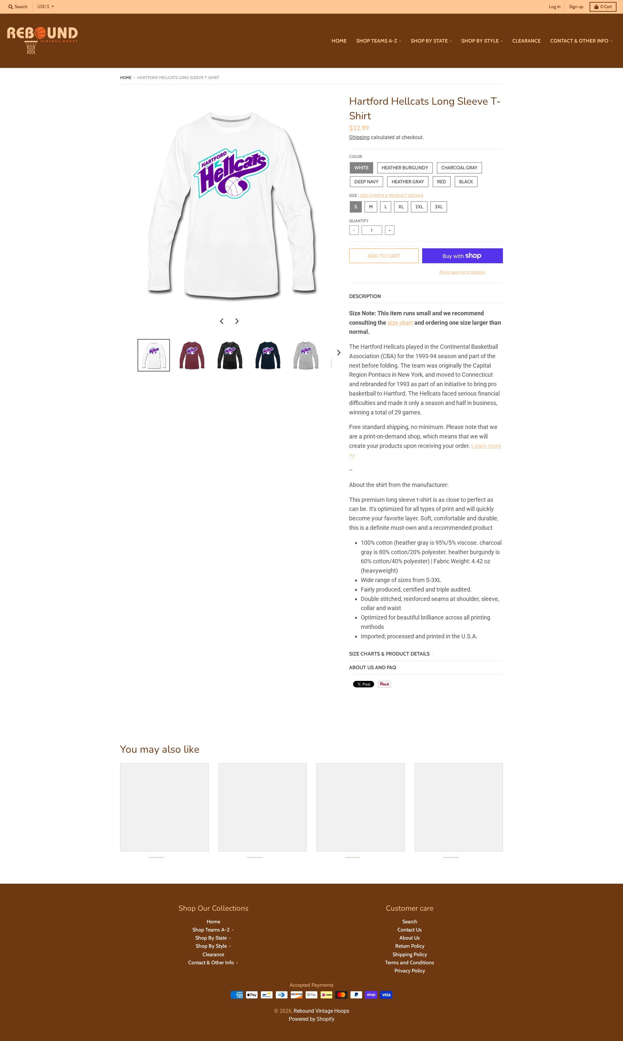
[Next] (237, 321)
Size (386, 195)
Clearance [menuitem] (526, 41)
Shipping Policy (410, 954)
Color (355, 156)
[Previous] (222, 321)
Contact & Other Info (211, 962)
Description (365, 296)
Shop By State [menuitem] (429, 41)
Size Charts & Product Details (391, 195)
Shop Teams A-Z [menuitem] (376, 41)
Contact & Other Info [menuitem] (579, 41)
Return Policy (409, 946)
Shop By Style (211, 946)
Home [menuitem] (339, 41)
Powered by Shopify (312, 1019)
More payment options (462, 272)
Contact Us (409, 930)
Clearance (213, 954)
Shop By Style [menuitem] (480, 41)
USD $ (43, 6)
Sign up (576, 6)
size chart (400, 322)
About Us (409, 938)
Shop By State (211, 938)
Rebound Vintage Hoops (321, 1011)
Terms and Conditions (409, 962)
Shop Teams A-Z (211, 930)
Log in (555, 6)
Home (125, 77)
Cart (606, 6)
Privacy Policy (410, 971)
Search (409, 921)
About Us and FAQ (372, 667)
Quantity (358, 220)
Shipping (359, 137)
